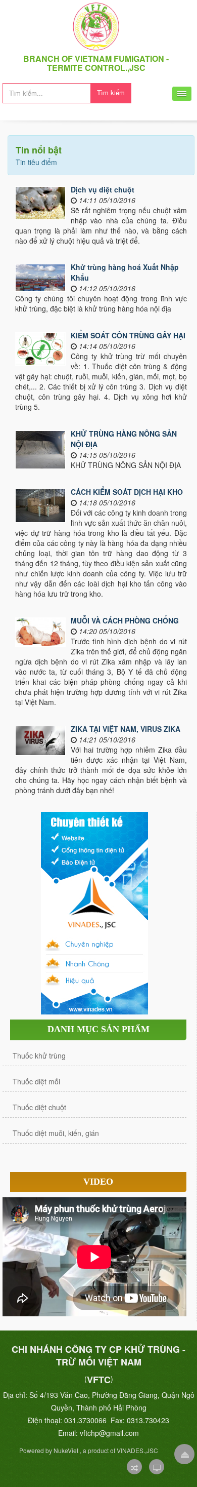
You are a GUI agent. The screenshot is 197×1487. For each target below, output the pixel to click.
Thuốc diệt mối (36, 1081)
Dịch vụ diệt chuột (102, 189)
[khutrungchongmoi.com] (96, 25)
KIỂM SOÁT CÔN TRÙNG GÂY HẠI (128, 335)
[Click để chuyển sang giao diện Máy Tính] (156, 1466)
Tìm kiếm (111, 92)
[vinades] (94, 912)
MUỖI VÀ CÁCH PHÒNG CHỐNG (125, 620)
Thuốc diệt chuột (39, 1107)
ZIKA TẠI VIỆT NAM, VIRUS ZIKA (125, 729)
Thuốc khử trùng (39, 1055)
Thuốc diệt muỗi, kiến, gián (56, 1133)
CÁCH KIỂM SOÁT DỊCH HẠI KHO (127, 492)
